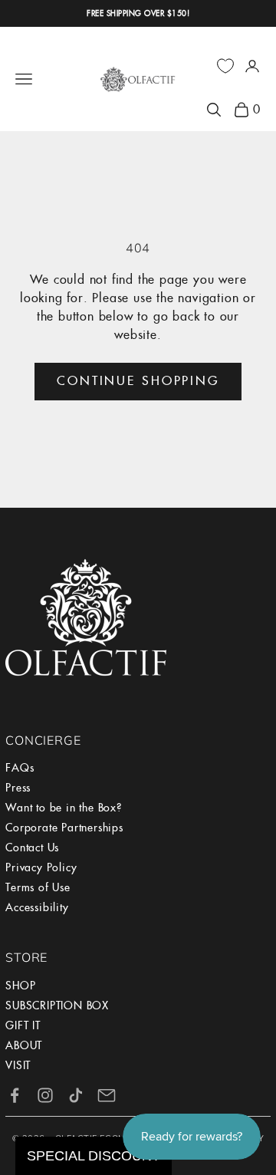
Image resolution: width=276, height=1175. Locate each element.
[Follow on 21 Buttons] (106, 1095)
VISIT (18, 1065)
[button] (93, 1156)
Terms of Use (38, 887)
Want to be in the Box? (63, 808)
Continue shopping (138, 381)
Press (18, 788)
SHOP (20, 985)
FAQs (19, 768)
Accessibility (36, 907)
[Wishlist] (225, 66)
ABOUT (23, 1045)
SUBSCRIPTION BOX (57, 1005)
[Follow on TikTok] (76, 1095)
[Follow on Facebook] (14, 1095)
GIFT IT (23, 1025)
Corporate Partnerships (64, 827)
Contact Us (32, 847)
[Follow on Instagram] (45, 1095)
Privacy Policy (41, 867)
